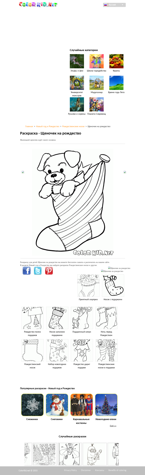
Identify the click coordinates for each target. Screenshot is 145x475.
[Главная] (38, 4)
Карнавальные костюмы (81, 421)
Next (120, 454)
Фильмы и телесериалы (38, 40)
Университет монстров (77, 94)
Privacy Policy (70, 470)
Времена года (33, 29)
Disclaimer (86, 470)
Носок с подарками (113, 299)
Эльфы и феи (77, 71)
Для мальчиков (89, 29)
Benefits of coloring (117, 470)
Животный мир (89, 17)
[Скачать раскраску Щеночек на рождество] (112, 271)
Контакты (99, 470)
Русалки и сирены (77, 114)
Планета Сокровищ (96, 114)
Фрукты (116, 71)
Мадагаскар (97, 92)
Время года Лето (116, 92)
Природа (86, 40)
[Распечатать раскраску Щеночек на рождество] (119, 268)
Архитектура (32, 17)
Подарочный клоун (81, 332)
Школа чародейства (96, 71)
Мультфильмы (34, 23)
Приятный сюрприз (88, 299)
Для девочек (88, 23)
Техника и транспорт (36, 11)
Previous (22, 454)
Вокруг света (88, 11)
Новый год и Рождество (93, 35)
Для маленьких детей (37, 35)
